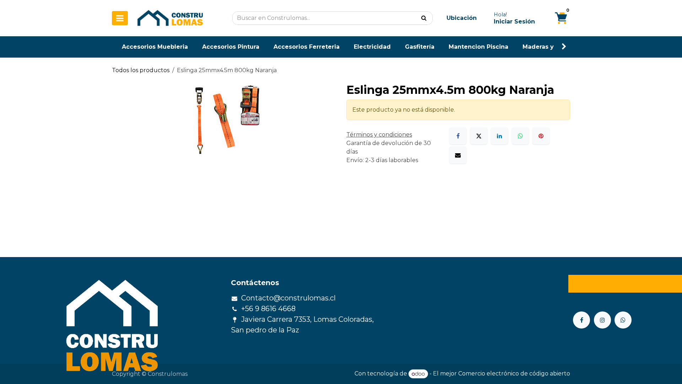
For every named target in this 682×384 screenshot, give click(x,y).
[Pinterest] (541, 135)
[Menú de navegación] (120, 18)
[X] (478, 135)
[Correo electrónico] (457, 155)
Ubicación (461, 18)
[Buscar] (424, 18)
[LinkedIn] (499, 135)
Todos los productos (140, 70)
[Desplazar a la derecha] (564, 46)
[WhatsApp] (520, 135)
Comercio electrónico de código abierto (514, 373)
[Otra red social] (623, 320)
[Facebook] (457, 135)
